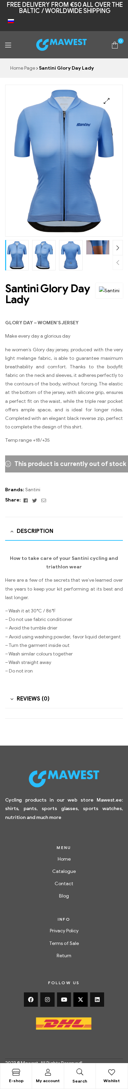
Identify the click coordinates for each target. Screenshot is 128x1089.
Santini (32, 490)
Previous (118, 262)
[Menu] (8, 45)
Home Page (22, 68)
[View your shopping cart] (115, 44)
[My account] (47, 1072)
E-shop (16, 1080)
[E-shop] (16, 1072)
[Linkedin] (97, 999)
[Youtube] (64, 999)
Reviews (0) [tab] (33, 698)
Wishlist (111, 1080)
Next (118, 247)
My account (48, 1080)
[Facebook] (31, 999)
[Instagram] (47, 999)
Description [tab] (35, 531)
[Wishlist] (111, 1072)
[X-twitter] (80, 999)
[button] (106, 101)
